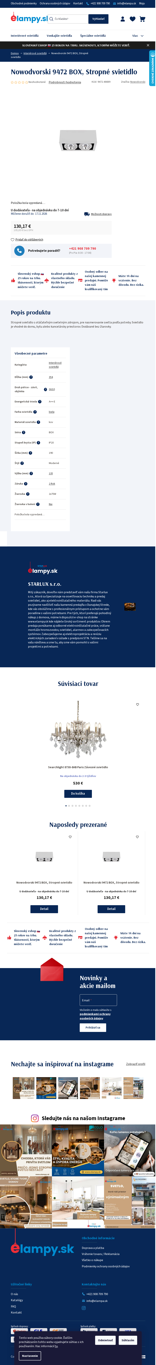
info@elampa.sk (126, 4)
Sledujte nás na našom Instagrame (83, 1118)
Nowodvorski (137, 82)
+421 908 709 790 (100, 4)
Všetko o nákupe (92, 1260)
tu (56, 1346)
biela (51, 412)
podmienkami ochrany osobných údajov (95, 1016)
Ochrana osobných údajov (55, 4)
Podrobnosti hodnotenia (65, 82)
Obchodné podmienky (24, 4)
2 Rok (52, 484)
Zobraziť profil (135, 1064)
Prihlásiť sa (93, 1027)
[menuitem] (27, 35)
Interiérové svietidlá (55, 365)
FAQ (13, 1306)
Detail (44, 909)
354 (51, 377)
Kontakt (78, 4)
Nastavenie (30, 1356)
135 (51, 473)
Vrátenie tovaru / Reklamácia (100, 1254)
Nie (51, 504)
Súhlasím (128, 1340)
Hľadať (98, 19)
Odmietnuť (105, 1340)
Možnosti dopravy (101, 214)
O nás (14, 1294)
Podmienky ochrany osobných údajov (106, 1266)
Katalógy (17, 1300)
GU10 (52, 389)
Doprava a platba (93, 1248)
